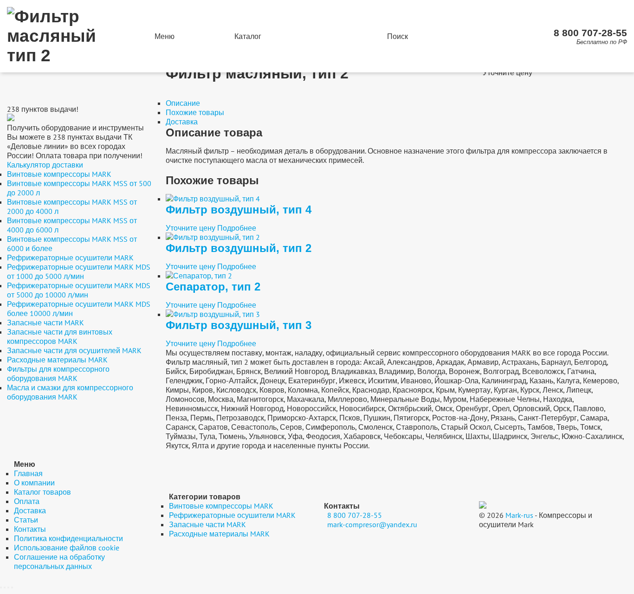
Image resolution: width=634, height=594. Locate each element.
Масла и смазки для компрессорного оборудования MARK (70, 392)
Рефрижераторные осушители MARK (70, 257)
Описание (183, 103)
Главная (28, 473)
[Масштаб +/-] (12, 587)
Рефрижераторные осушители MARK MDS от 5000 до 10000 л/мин (78, 290)
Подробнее (236, 227)
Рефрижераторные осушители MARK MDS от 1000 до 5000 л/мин (78, 271)
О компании (34, 482)
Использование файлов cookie (66, 547)
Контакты (30, 529)
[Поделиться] (5, 587)
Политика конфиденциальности (68, 538)
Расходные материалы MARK (57, 359)
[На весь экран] (8, 587)
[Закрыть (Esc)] (1, 587)
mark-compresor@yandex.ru (372, 524)
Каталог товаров (42, 492)
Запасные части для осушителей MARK (74, 350)
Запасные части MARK (45, 322)
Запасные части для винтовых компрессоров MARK (59, 336)
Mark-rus (519, 515)
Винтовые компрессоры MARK (59, 174)
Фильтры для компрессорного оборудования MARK (58, 373)
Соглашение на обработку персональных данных (59, 561)
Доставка (182, 121)
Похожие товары (195, 112)
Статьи (26, 519)
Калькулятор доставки (45, 164)
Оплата (26, 501)
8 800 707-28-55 (590, 32)
